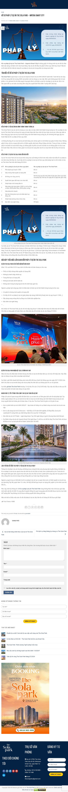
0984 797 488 (29, 772)
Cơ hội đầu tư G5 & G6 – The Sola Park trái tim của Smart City (25, 639)
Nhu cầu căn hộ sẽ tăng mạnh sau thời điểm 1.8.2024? (23, 651)
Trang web (7, 580)
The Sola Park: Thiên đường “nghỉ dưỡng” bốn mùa (22, 645)
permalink (27, 513)
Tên (5, 563)
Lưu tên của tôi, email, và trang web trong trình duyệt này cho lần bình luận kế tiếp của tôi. (33, 588)
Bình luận (7, 548)
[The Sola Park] (34, 4)
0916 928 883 (36, 770)
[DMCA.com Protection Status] (40, 790)
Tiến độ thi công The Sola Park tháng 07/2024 (21, 656)
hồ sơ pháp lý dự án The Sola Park (29, 489)
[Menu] (2, 4)
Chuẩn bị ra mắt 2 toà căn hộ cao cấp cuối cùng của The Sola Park (27, 633)
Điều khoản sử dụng (28, 790)
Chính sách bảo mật (59, 787)
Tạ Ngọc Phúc (24, 20)
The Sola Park (5, 77)
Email (6, 572)
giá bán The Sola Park (13, 386)
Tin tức (2, 12)
